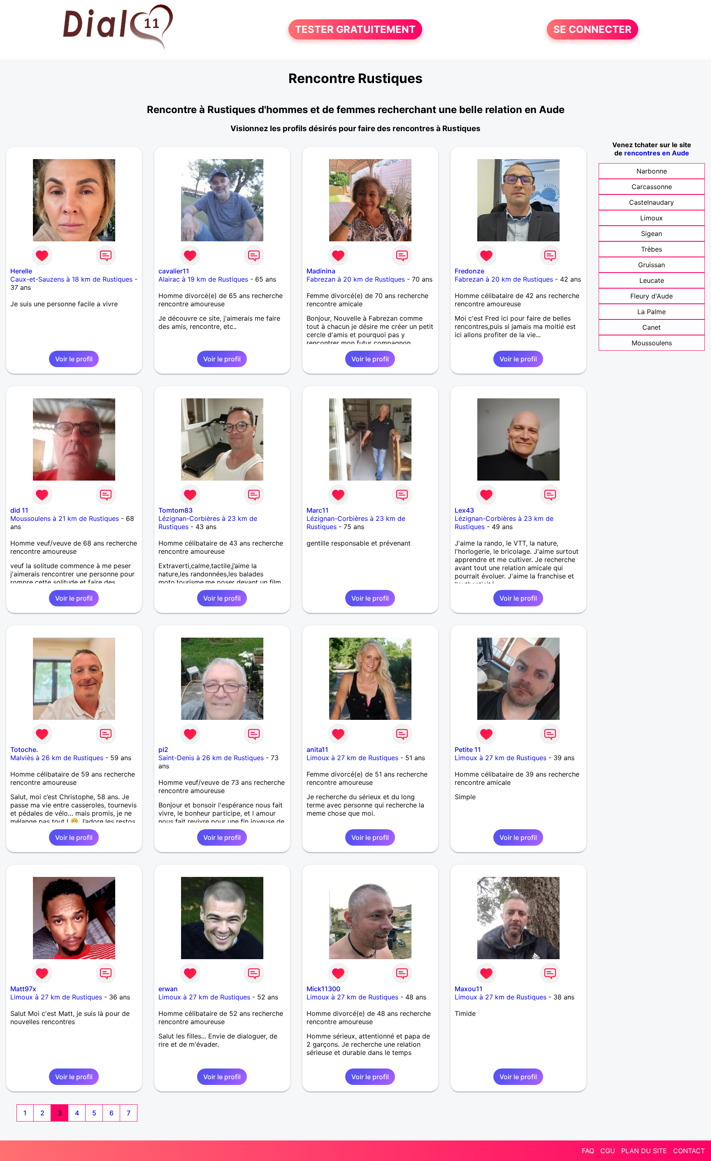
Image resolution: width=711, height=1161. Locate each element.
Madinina (321, 271)
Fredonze (469, 271)
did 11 (19, 510)
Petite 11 (468, 749)
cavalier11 (173, 271)
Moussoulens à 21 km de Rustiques (64, 518)
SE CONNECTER (592, 29)
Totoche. (24, 749)
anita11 (317, 749)
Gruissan (651, 265)
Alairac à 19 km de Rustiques (203, 279)
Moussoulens (652, 343)
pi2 (163, 749)
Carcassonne (652, 187)
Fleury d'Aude (651, 296)
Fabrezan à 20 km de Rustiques (356, 279)
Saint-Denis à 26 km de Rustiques (211, 758)
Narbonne (652, 171)
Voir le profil (74, 359)
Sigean (651, 233)
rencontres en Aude (656, 153)
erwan (168, 989)
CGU (607, 1151)
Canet (651, 327)
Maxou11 (469, 989)
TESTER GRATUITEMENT (355, 29)
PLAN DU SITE (644, 1151)
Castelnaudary (651, 202)
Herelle (21, 271)
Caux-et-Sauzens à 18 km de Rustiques (71, 279)
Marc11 (318, 510)
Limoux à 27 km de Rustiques (352, 758)
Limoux (651, 218)
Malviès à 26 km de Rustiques (56, 758)
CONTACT (689, 1151)
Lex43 (464, 510)
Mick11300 (323, 989)
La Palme (651, 312)
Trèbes (651, 249)
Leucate (651, 280)
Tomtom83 (175, 510)
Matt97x (23, 989)
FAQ (588, 1151)
